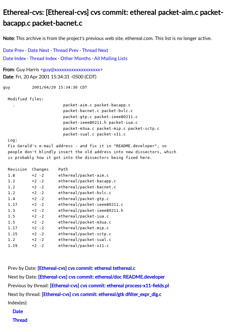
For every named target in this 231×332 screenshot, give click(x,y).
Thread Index (43, 58)
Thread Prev (66, 50)
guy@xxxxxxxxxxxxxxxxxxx (71, 69)
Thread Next (95, 50)
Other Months (75, 58)
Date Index (14, 58)
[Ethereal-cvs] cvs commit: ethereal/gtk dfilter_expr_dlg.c (102, 294)
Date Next (38, 50)
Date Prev (13, 50)
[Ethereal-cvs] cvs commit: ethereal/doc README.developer (101, 277)
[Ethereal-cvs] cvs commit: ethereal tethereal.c (86, 268)
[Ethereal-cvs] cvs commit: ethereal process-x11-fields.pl (109, 285)
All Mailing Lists (111, 58)
